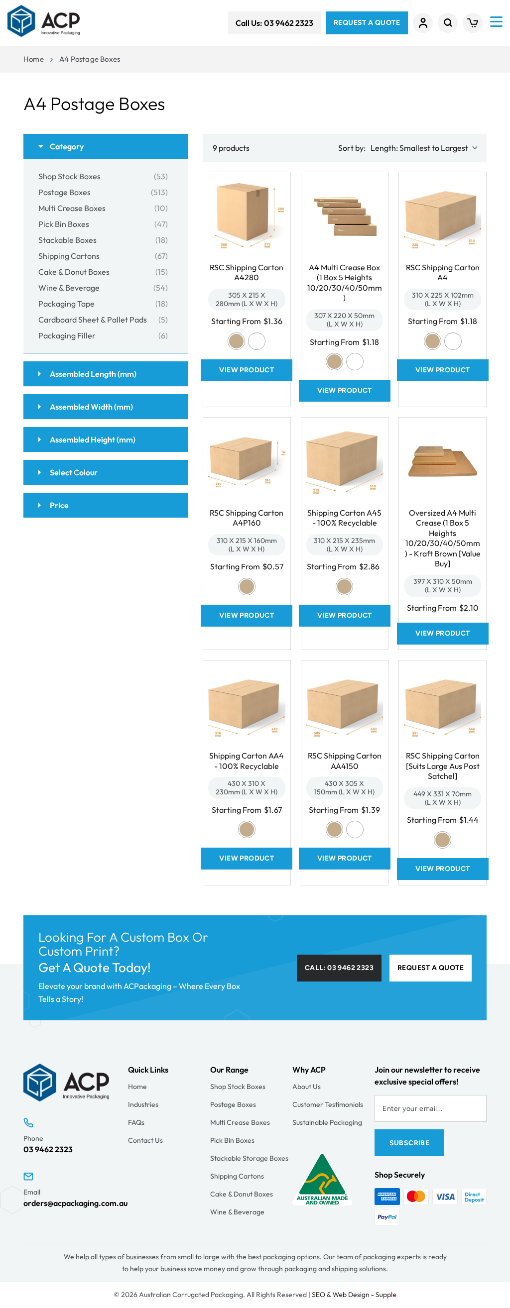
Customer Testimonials (327, 1104)
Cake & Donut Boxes (241, 1194)
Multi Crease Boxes (240, 1122)
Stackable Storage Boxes (249, 1158)
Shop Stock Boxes (237, 1086)
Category (66, 146)
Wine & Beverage (237, 1211)
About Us (306, 1086)
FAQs (136, 1122)
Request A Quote (367, 22)
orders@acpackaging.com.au (75, 1203)
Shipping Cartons (237, 1176)
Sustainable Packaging (327, 1122)
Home (33, 59)
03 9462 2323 (48, 1149)
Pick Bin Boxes (232, 1140)
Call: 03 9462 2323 (339, 968)
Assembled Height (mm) (91, 439)
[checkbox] (103, 176)
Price (58, 505)
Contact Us (145, 1140)
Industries (143, 1104)
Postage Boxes (233, 1104)
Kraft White (257, 341)
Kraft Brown (236, 341)
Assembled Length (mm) (92, 374)
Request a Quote (430, 968)
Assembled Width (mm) (90, 407)
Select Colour (73, 472)
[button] (448, 23)
